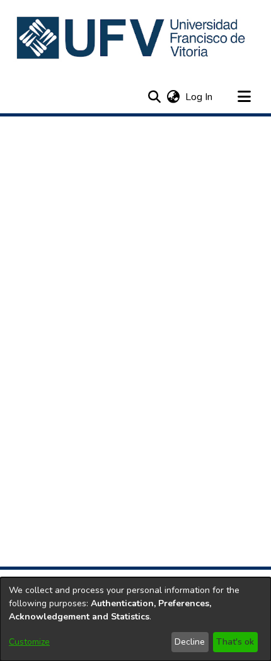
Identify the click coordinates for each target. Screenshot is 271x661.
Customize (29, 642)
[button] (132, 37)
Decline (190, 642)
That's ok (235, 642)
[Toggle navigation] (244, 97)
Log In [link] (199, 97)
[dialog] (135, 619)
